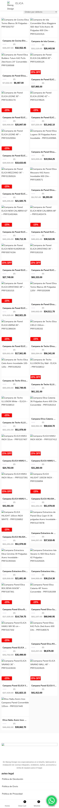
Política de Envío (10, 786)
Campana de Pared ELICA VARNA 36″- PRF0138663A (27, 346)
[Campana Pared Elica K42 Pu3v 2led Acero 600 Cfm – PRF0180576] (43, 623)
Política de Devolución (12, 779)
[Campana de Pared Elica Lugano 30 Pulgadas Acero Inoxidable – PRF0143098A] (43, 131)
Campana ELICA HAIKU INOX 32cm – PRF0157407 (26, 461)
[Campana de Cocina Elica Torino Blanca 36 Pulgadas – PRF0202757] (15, 19)
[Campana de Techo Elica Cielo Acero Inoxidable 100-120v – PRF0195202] (15, 359)
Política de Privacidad (12, 794)
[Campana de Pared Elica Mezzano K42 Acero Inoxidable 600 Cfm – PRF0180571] (43, 169)
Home (7, 806)
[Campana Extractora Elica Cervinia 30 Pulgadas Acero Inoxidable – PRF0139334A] (15, 550)
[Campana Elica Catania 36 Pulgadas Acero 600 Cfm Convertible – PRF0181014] (43, 398)
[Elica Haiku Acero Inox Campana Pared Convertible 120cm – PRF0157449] (15, 699)
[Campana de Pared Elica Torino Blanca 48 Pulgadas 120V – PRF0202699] (43, 283)
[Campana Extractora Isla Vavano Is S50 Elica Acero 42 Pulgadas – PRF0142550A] (43, 550)
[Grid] (3, 12)
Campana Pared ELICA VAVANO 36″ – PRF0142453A (27, 686)
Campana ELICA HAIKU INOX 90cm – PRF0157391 (26, 499)
